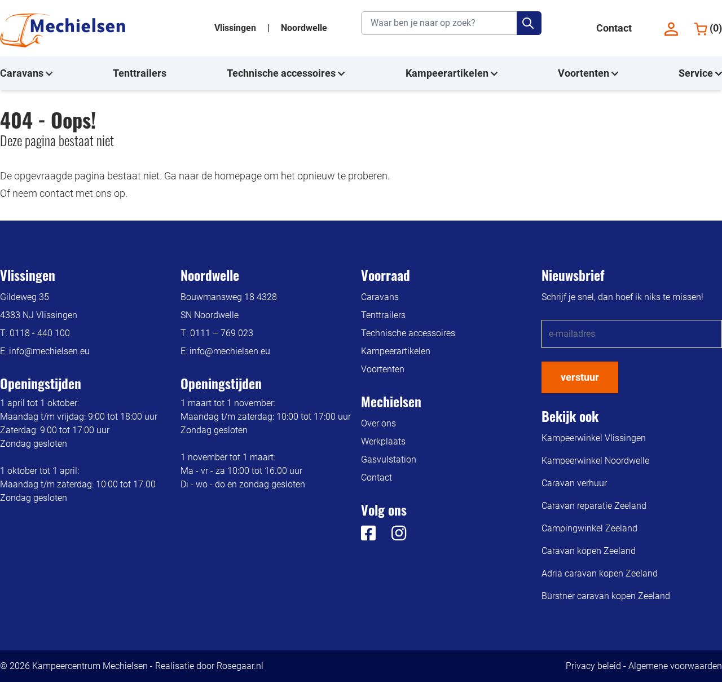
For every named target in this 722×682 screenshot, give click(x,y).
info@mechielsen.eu (49, 351)
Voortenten (584, 73)
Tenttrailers (139, 73)
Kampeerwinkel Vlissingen (594, 438)
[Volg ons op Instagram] (392, 536)
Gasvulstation (388, 459)
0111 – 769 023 (221, 333)
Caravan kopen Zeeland (589, 550)
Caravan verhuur (574, 483)
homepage (238, 176)
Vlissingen (236, 28)
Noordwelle (304, 28)
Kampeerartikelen (448, 73)
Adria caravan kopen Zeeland (600, 573)
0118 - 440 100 (40, 333)
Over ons (378, 423)
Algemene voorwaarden (675, 666)
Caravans (23, 73)
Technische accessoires (282, 73)
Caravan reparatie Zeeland (594, 505)
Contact (614, 28)
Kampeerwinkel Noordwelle (595, 460)
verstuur (580, 377)
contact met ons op (82, 193)
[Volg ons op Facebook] (368, 536)
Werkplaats (383, 441)
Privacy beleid (593, 666)
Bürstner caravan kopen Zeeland (606, 596)
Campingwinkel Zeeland (589, 528)
